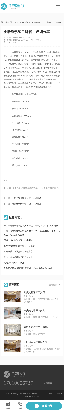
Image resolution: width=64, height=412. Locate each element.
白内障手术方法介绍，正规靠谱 (26, 204)
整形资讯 (26, 22)
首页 (16, 22)
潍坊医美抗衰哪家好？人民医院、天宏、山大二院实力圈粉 (31, 225)
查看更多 (54, 284)
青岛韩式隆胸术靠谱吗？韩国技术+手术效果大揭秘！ (28, 268)
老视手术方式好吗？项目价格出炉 (19, 257)
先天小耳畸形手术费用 (14, 263)
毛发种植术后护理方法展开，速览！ (20, 246)
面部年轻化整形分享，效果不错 (26, 198)
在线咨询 (49, 383)
